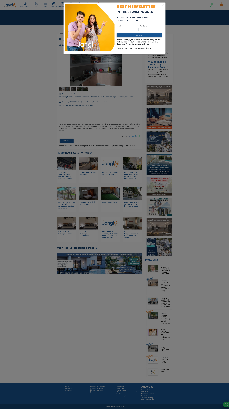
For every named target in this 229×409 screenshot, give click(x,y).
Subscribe (139, 35)
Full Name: (143, 26)
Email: (119, 26)
